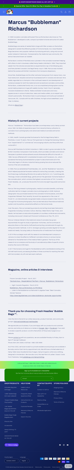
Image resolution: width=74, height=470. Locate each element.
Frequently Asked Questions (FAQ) (26, 395)
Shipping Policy (58, 387)
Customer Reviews (26, 406)
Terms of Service (59, 402)
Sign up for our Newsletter (41, 395)
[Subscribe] (51, 378)
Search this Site (26, 417)
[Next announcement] (70, 2)
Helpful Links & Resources (25, 388)
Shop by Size (8, 421)
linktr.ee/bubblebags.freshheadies (26, 321)
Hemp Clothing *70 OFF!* (10, 431)
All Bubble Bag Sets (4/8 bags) (11, 388)
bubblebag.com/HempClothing (33, 357)
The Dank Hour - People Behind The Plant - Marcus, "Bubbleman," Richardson (37, 281)
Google (41, 328)
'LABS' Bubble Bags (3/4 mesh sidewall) (11, 395)
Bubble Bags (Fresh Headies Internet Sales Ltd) (21, 467)
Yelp (46, 328)
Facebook (53, 328)
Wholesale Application (44, 410)
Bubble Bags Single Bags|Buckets (10, 416)
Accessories (8, 425)
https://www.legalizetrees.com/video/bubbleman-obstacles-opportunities (35, 295)
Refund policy (38, 467)
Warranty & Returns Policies (27, 411)
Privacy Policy (58, 398)
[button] (4, 12)
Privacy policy (47, 467)
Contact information (64, 468)
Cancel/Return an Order (42, 405)
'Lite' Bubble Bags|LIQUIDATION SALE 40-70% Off (10, 409)
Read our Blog (41, 400)
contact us (17, 337)
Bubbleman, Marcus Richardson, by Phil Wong (26, 288)
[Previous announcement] (4, 2)
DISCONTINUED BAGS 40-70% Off (11, 437)
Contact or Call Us (43, 389)
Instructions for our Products (27, 401)
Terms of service (56, 467)
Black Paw (18, 105)
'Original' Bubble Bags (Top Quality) (11, 401)
